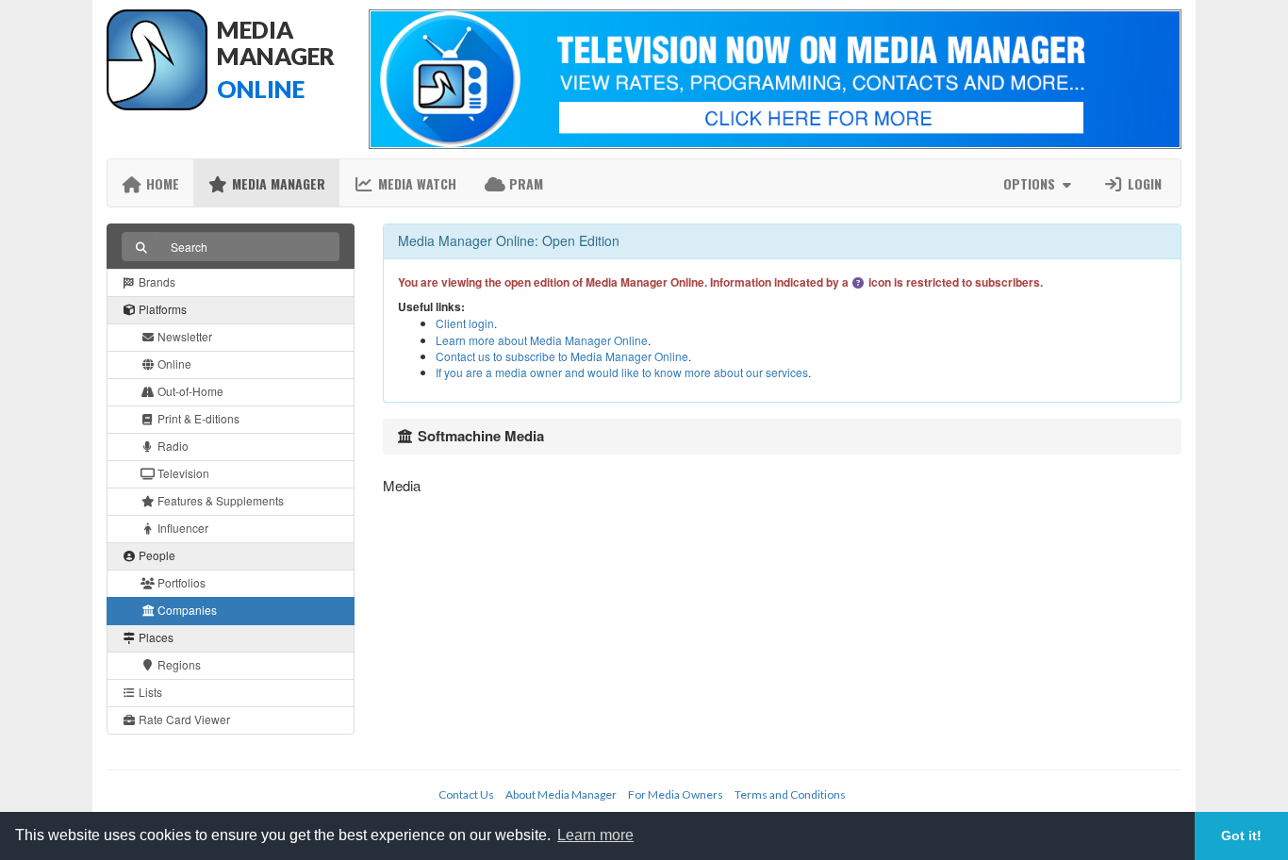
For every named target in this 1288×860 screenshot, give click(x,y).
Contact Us (466, 794)
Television (182, 473)
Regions (178, 664)
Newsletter (183, 336)
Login (1143, 183)
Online (173, 364)
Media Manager (276, 183)
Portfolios (180, 582)
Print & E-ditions (197, 418)
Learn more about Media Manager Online (542, 340)
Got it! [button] (1241, 835)
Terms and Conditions (790, 794)
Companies (186, 610)
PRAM (524, 183)
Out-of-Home (189, 391)
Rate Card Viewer (183, 719)
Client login (465, 323)
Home (160, 183)
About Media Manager (561, 794)
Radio (172, 446)
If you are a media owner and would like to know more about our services (622, 372)
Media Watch (415, 183)
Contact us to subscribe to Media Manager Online (562, 356)
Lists (149, 692)
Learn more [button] (595, 835)
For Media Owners (675, 794)
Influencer (181, 528)
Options (1031, 183)
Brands (155, 281)
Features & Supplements (219, 500)
